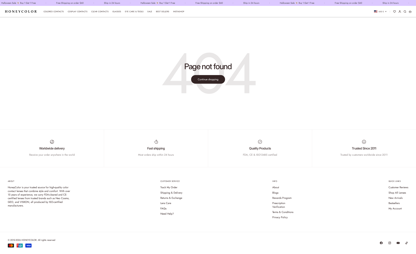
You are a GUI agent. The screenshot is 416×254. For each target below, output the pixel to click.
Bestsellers (394, 203)
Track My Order (168, 187)
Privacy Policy (280, 217)
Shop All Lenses (397, 193)
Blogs (275, 193)
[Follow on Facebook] (381, 243)
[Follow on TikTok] (406, 243)
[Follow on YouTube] (398, 243)
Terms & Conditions (282, 212)
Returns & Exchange (171, 198)
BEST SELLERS (162, 11)
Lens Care (165, 203)
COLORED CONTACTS (54, 11)
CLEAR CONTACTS (100, 11)
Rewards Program (282, 198)
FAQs (163, 208)
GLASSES (116, 11)
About (275, 187)
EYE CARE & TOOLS (134, 11)
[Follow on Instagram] (389, 243)
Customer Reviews (398, 187)
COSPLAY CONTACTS (78, 11)
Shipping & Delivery (171, 193)
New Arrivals (396, 198)
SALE (149, 11)
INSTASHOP (178, 11)
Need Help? (167, 214)
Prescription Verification (278, 205)
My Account (395, 208)
